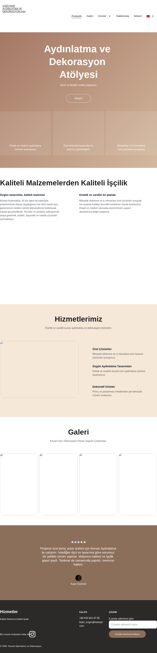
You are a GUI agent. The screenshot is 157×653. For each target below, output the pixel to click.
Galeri (90, 16)
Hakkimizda (122, 16)
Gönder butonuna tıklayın (127, 634)
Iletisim (138, 16)
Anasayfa (76, 16)
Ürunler (102, 16)
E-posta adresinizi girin (121, 618)
